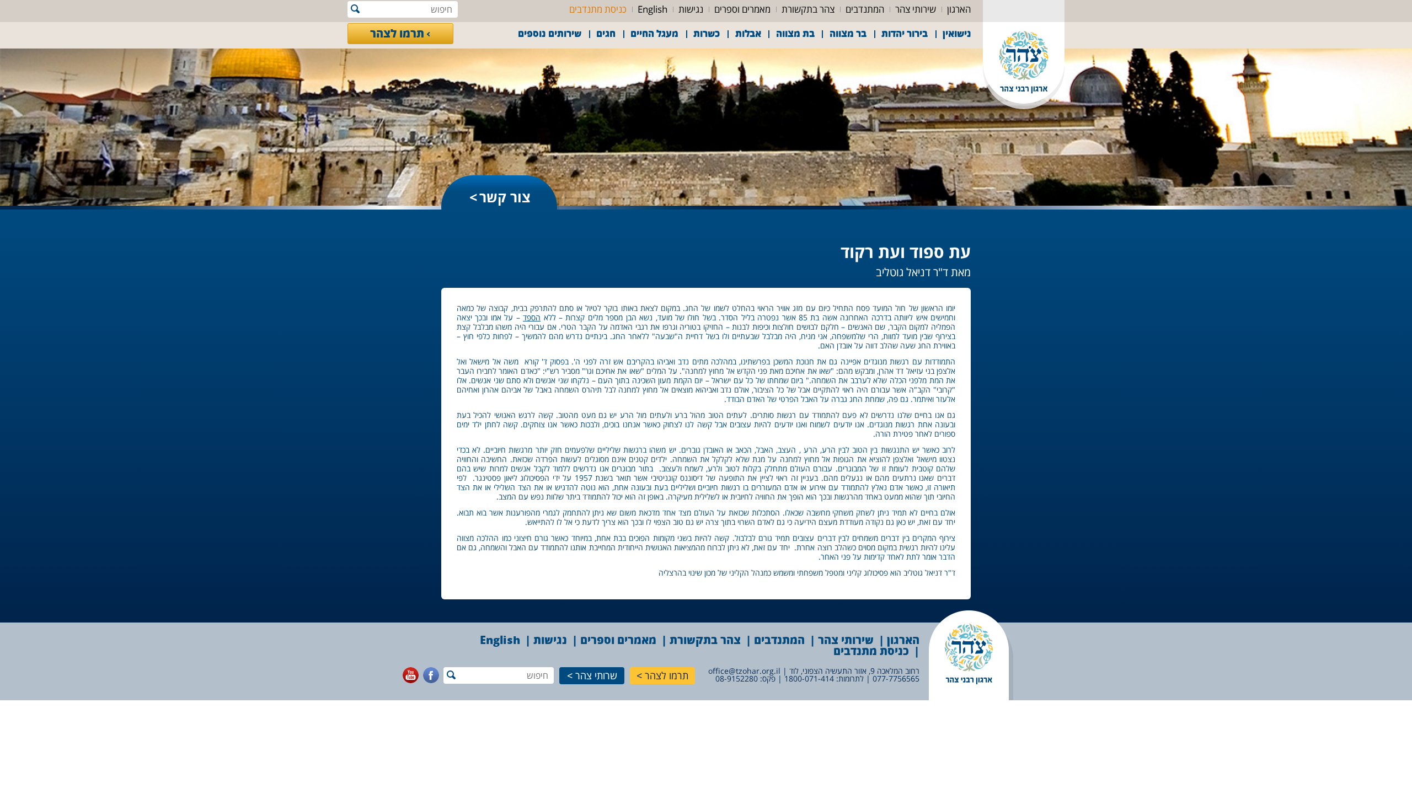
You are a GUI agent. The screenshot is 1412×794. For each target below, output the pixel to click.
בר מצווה (848, 33)
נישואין (957, 33)
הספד (532, 317)
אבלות (748, 33)
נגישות (690, 9)
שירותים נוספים (549, 33)
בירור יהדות (904, 33)
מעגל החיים (654, 33)
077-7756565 (896, 678)
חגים (606, 33)
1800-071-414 (809, 678)
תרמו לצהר (397, 33)
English (652, 9)
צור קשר (505, 196)
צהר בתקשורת (808, 9)
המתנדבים (865, 9)
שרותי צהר (596, 675)
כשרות (706, 33)
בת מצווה (795, 33)
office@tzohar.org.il (744, 671)
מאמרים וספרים (742, 9)
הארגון (959, 9)
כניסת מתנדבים (598, 9)
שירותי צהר (915, 9)
